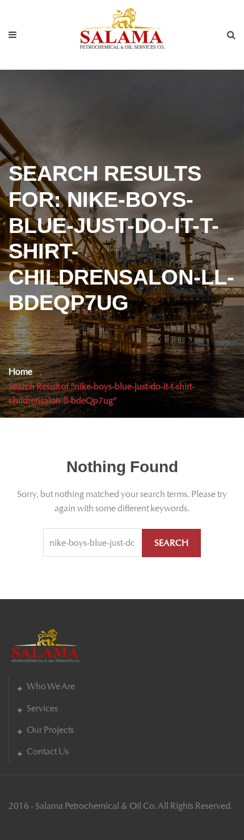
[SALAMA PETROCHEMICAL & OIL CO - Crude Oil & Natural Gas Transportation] (121, 25)
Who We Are (51, 686)
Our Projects (50, 729)
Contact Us (48, 751)
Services (42, 708)
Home (20, 371)
